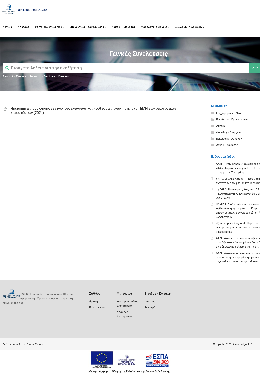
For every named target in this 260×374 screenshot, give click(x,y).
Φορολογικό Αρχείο (154, 26)
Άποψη (220, 125)
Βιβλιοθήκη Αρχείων (189, 26)
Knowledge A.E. (243, 344)
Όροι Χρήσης (36, 344)
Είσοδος (150, 301)
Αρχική (7, 26)
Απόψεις (23, 26)
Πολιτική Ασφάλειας (14, 344)
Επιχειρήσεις (65, 76)
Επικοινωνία (97, 307)
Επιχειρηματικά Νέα (49, 26)
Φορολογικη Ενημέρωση (43, 76)
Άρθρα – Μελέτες (123, 26)
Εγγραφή (150, 307)
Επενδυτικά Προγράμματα (87, 26)
